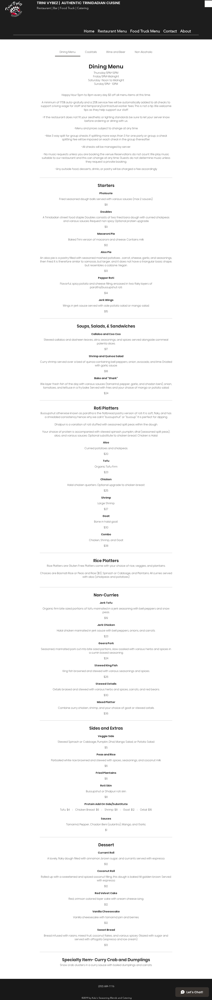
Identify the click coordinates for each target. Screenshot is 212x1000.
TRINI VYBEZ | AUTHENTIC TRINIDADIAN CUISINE (78, 2)
